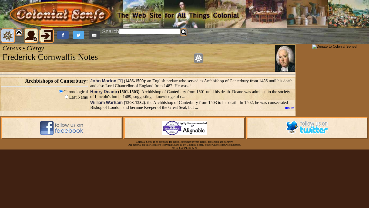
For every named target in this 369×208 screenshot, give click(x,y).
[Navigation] (8, 35)
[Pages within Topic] (198, 58)
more (289, 107)
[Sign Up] (31, 35)
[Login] (46, 35)
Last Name (78, 97)
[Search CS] (183, 32)
